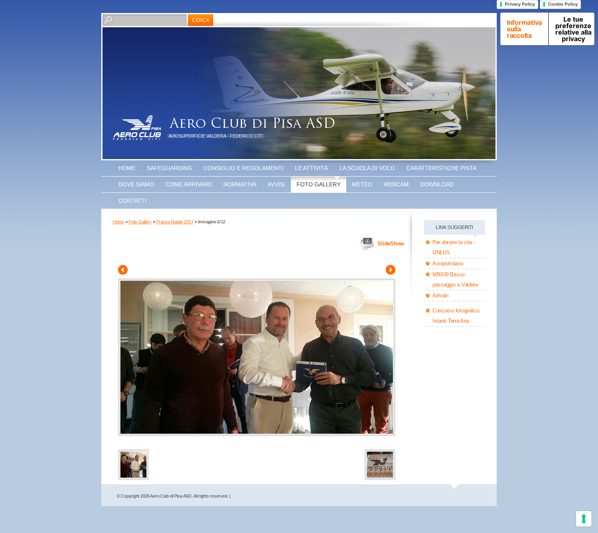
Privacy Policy (520, 4)
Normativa (239, 184)
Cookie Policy (563, 4)
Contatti (132, 200)
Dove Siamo (136, 184)
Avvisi (276, 184)
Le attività (311, 168)
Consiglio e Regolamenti (243, 168)
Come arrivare (189, 184)
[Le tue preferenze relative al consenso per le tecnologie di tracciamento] (583, 518)
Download (437, 184)
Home (126, 168)
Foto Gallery (318, 184)
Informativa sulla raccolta (524, 28)
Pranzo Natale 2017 (174, 221)
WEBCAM (396, 184)
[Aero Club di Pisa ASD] (137, 128)
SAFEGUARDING (169, 168)
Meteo (362, 184)
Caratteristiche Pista (441, 168)
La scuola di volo (367, 168)
